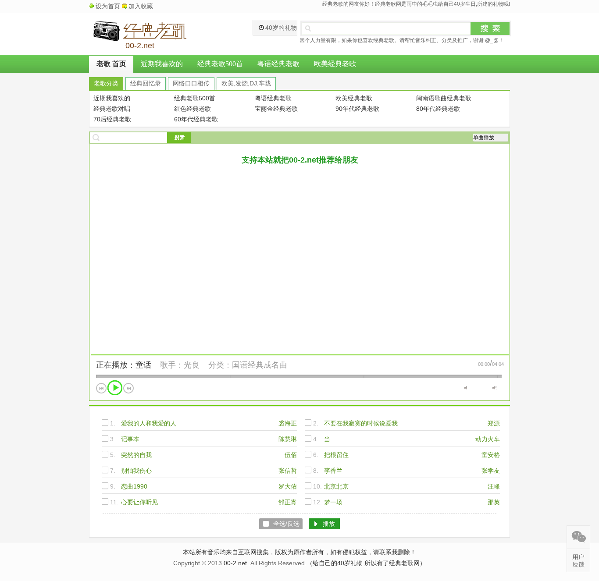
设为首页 (108, 6)
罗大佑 (287, 486)
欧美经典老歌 (335, 63)
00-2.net (235, 563)
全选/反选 (286, 523)
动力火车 (487, 439)
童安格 (490, 454)
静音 (466, 388)
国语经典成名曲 (259, 365)
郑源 (494, 423)
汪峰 (494, 486)
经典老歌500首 (220, 63)
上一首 (101, 388)
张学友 (490, 470)
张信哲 (287, 470)
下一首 (128, 388)
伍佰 (291, 454)
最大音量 (494, 388)
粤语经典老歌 (278, 63)
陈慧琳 (287, 439)
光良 (192, 365)
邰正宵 (287, 502)
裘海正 (287, 423)
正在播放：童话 (123, 365)
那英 (494, 502)
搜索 (490, 28)
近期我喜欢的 (162, 63)
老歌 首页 (111, 63)
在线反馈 (578, 560)
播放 (114, 387)
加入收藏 (140, 6)
